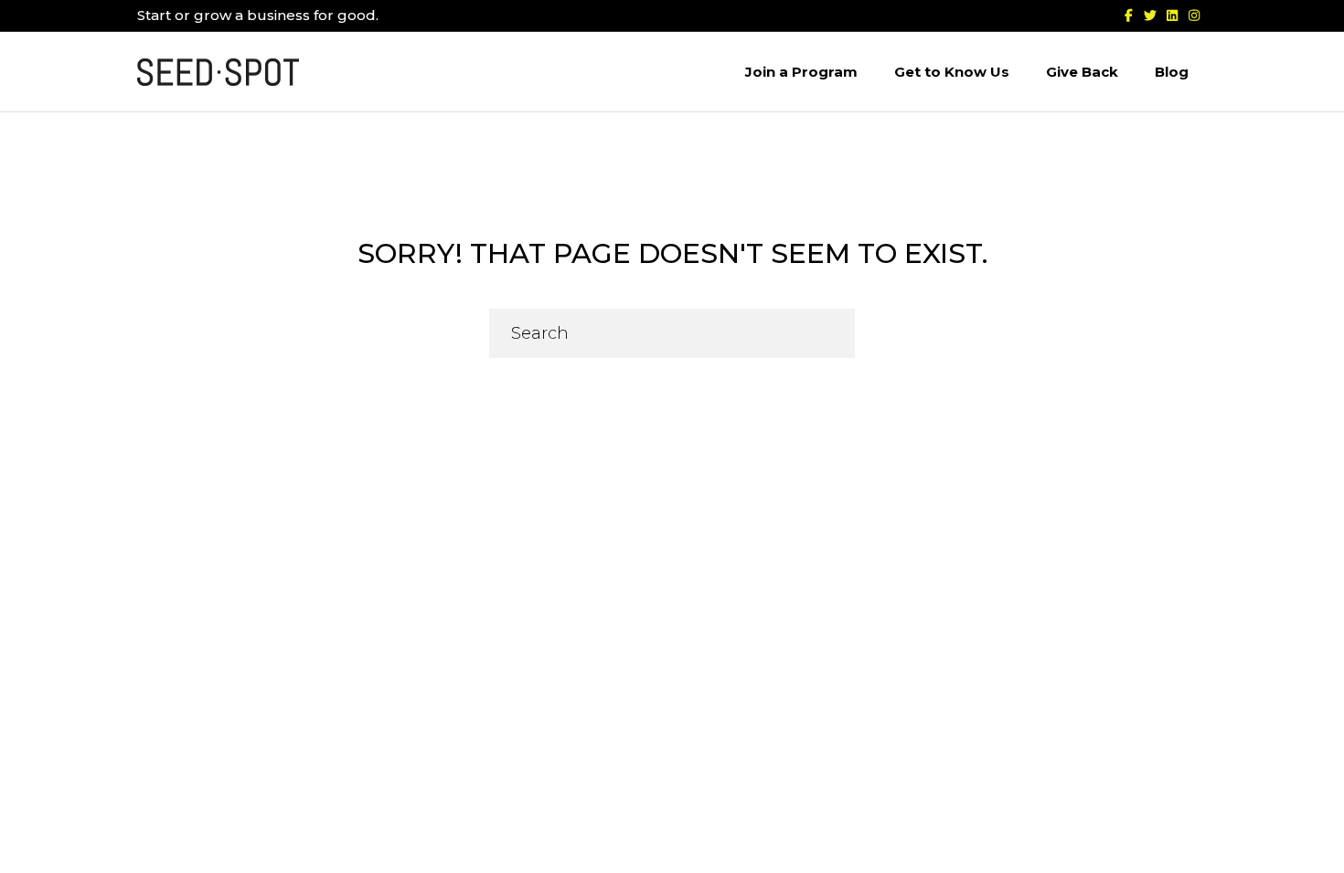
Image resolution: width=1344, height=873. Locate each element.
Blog (1172, 71)
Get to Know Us (951, 71)
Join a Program (801, 71)
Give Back (1082, 71)
